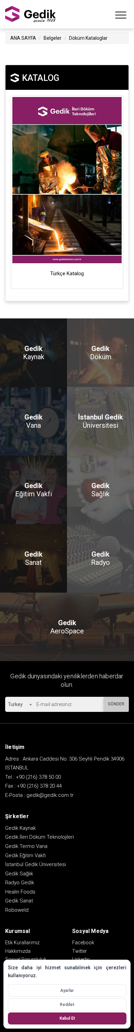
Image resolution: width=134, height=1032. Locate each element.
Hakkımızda (18, 951)
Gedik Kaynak (20, 828)
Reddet (67, 1004)
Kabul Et (67, 1018)
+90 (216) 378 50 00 (38, 777)
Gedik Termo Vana (26, 846)
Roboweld (17, 910)
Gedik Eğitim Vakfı (25, 855)
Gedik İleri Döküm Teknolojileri (39, 837)
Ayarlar (67, 990)
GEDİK (31, 14)
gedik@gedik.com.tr (50, 795)
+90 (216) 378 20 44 (39, 786)
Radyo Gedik (19, 882)
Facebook (83, 942)
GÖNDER (116, 704)
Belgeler (53, 38)
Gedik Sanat (19, 901)
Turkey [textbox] (15, 704)
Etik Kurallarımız (22, 942)
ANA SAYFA (23, 38)
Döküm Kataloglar (88, 38)
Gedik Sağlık (19, 874)
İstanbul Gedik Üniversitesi (35, 864)
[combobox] (19, 704)
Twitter (79, 951)
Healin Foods (20, 892)
